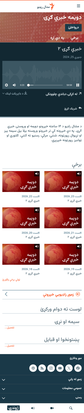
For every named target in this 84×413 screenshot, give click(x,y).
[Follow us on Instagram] (51, 368)
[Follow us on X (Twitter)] (69, 368)
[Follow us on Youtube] (60, 368)
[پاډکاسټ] (33, 368)
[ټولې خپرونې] (33, 408)
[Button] (73, 109)
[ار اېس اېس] (42, 368)
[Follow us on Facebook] (78, 368)
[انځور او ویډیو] (52, 408)
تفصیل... (9, 328)
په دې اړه (57, 38)
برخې (74, 38)
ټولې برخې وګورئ (11, 280)
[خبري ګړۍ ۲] (63, 181)
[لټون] (71, 408)
